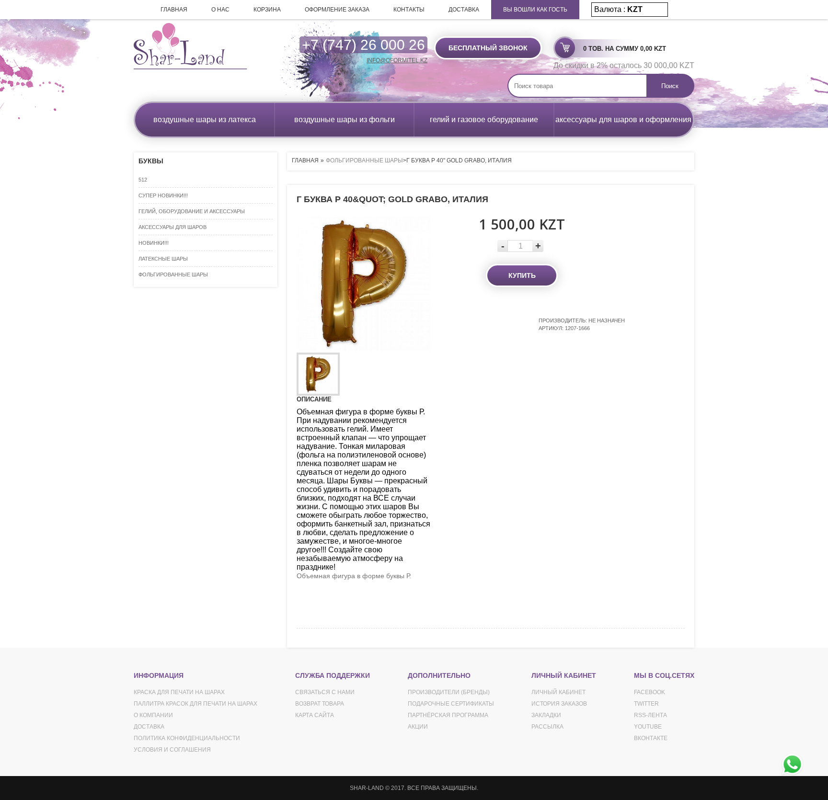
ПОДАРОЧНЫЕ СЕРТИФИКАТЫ (451, 703)
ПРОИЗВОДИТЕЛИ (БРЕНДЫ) (449, 692)
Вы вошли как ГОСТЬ (535, 9)
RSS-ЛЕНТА (650, 715)
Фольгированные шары (173, 274)
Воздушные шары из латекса (204, 119)
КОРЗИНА (267, 9)
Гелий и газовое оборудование (484, 119)
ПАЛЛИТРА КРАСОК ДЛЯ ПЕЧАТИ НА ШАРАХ (195, 703)
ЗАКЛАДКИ (546, 715)
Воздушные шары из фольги (344, 119)
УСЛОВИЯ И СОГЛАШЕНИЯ (172, 749)
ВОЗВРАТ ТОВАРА (319, 703)
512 (142, 180)
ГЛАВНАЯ (174, 9)
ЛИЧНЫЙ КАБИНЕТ (558, 692)
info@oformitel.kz (397, 60)
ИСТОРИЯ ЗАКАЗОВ (559, 703)
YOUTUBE (648, 726)
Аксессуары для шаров (172, 227)
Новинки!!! (153, 243)
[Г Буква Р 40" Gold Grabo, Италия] (318, 374)
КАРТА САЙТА (314, 715)
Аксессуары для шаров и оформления (623, 119)
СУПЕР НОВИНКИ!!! (163, 195)
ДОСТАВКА (463, 9)
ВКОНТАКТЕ (650, 738)
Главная (305, 160)
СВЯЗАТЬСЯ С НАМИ (325, 692)
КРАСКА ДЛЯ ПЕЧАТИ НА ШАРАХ (179, 692)
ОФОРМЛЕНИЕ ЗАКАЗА (337, 9)
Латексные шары (163, 259)
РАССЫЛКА (547, 726)
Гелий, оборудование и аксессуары (191, 211)
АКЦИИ (418, 726)
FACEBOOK (649, 692)
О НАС (220, 9)
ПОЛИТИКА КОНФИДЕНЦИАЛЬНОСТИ (187, 738)
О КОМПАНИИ (153, 715)
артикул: (552, 328)
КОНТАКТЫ (409, 9)
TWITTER (646, 703)
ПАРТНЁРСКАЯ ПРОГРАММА (448, 715)
